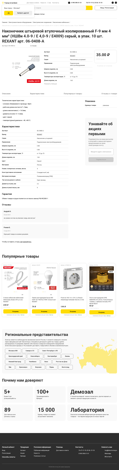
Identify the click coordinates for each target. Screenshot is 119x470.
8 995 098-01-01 (84, 453)
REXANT (72, 56)
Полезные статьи (38, 14)
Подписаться (101, 159)
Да (9, 13)
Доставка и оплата (33, 3)
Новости (43, 3)
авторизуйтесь (25, 242)
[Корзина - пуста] (116, 14)
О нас (49, 3)
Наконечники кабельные (61, 22)
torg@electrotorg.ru (111, 450)
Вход (3, 450)
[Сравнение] (109, 14)
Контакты (55, 3)
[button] (5, 52)
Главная (4, 22)
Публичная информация (41, 450)
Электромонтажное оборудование (20, 22)
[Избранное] (112, 14)
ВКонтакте (108, 456)
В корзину (15, 311)
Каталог (23, 450)
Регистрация (6, 453)
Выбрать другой (23, 13)
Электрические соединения (42, 22)
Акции (22, 453)
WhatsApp (108, 453)
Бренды (23, 456)
